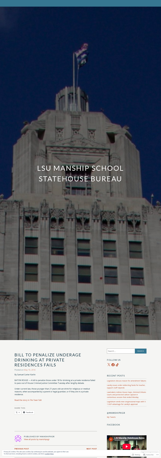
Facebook (113, 424)
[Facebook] (113, 365)
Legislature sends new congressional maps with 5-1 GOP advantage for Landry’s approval (126, 402)
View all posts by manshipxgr (37, 439)
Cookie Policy (49, 454)
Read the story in (28, 400)
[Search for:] (127, 351)
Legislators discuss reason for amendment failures (126, 381)
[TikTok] (117, 365)
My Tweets (111, 417)
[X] (109, 365)
